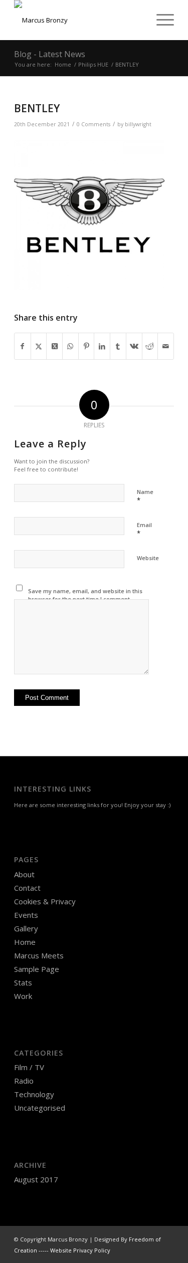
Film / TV (29, 1067)
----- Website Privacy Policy (74, 1250)
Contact (27, 888)
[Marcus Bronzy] (78, 20)
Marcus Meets (39, 955)
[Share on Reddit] (150, 346)
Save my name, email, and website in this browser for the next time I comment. (85, 595)
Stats (23, 982)
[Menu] (160, 20)
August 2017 (36, 1179)
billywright (138, 124)
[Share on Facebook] (23, 346)
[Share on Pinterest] (86, 346)
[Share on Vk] (134, 346)
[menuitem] (160, 20)
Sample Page (36, 969)
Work (23, 996)
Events (26, 915)
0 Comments (93, 124)
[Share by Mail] (165, 346)
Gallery (26, 928)
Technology (34, 1094)
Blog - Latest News (49, 54)
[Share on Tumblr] (118, 346)
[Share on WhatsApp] (70, 346)
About (24, 874)
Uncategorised (39, 1108)
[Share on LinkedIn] (102, 346)
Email (144, 529)
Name (145, 496)
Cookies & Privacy (45, 901)
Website (148, 558)
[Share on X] (39, 346)
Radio (24, 1081)
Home (25, 942)
